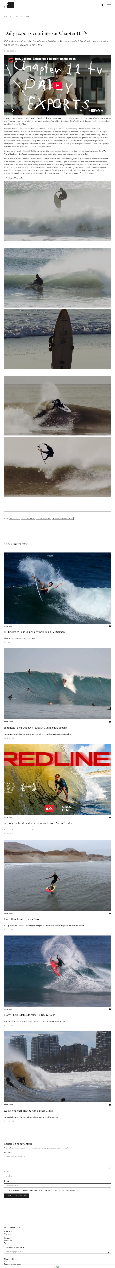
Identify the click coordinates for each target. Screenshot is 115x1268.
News (16, 17)
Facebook (8, 1241)
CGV (6, 1262)
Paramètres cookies (12, 1264)
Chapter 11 (18, 178)
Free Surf (25, 17)
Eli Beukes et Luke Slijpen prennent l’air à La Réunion (34, 632)
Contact (7, 1234)
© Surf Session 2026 (12, 1227)
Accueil (7, 17)
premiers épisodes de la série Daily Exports (45, 118)
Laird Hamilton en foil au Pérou (22, 919)
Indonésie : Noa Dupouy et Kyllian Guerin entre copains (35, 727)
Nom (6, 1172)
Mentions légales (11, 1259)
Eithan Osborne (43, 518)
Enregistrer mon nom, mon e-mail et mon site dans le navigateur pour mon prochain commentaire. (43, 1190)
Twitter (7, 1243)
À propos (8, 1231)
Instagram (8, 1238)
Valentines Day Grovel (63, 518)
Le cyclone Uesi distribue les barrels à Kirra (28, 1110)
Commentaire (9, 1152)
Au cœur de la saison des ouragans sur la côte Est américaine (38, 823)
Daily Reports (28, 518)
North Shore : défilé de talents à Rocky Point (29, 1015)
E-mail (6, 1181)
